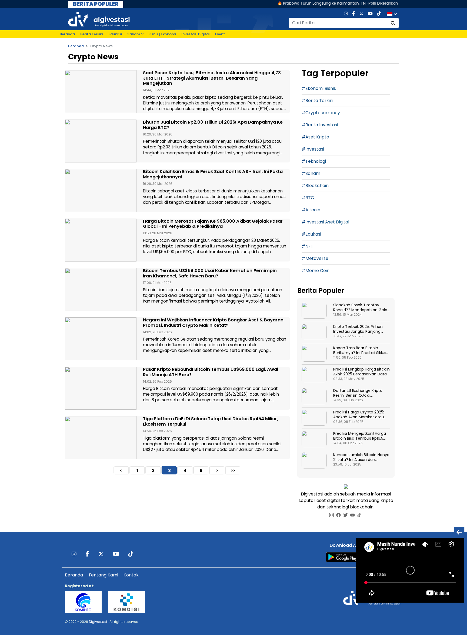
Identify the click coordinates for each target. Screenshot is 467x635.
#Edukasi (311, 234)
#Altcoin (311, 210)
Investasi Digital (195, 34)
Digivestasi (98, 621)
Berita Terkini (91, 34)
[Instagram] (346, 14)
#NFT (307, 246)
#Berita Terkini (317, 100)
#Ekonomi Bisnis (319, 88)
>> (233, 470)
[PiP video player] (459, 532)
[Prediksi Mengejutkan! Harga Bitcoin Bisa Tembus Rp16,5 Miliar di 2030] (314, 439)
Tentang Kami (103, 575)
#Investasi (313, 149)
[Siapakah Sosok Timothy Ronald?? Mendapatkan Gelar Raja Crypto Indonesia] (314, 311)
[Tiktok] (379, 14)
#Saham (311, 173)
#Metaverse (315, 258)
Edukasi (115, 34)
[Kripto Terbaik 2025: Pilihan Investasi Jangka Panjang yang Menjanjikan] (314, 332)
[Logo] (99, 19)
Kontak (131, 575)
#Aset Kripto (315, 137)
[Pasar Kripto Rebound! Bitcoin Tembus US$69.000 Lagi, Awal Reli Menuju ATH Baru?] (100, 388)
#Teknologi (314, 161)
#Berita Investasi (320, 125)
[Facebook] (353, 14)
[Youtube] (370, 14)
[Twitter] (361, 14)
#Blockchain (315, 185)
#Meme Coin (315, 270)
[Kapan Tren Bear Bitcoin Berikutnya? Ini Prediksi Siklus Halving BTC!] (314, 353)
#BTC (308, 198)
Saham (133, 34)
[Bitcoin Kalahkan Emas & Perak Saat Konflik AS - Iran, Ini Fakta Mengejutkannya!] (100, 190)
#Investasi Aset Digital (325, 222)
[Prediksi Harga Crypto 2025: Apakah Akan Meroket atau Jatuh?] (314, 418)
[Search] (393, 23)
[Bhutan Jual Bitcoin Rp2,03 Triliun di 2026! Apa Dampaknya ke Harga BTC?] (100, 141)
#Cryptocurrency (321, 113)
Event (220, 34)
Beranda (67, 34)
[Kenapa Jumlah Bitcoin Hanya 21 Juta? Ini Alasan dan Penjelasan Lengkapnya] (314, 460)
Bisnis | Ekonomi (162, 34)
